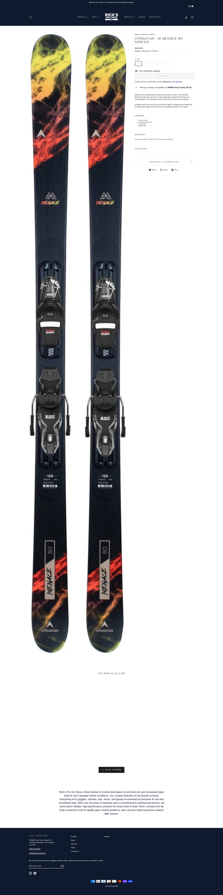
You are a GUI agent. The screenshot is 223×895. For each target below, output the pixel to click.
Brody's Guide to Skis (141, 148)
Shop (95, 17)
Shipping (138, 51)
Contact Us (155, 17)
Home (137, 34)
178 (168, 63)
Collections (145, 34)
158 (153, 63)
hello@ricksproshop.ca (37, 853)
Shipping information (164, 162)
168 (161, 63)
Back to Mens (113, 770)
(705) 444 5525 (34, 849)
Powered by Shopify (111, 886)
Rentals (82, 17)
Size (137, 59)
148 (146, 63)
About (142, 17)
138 (138, 63)
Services (128, 17)
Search (107, 836)
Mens (152, 34)
